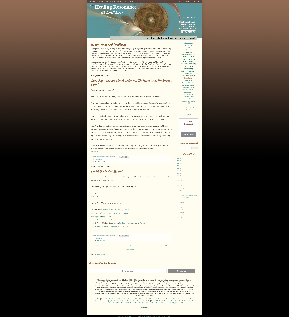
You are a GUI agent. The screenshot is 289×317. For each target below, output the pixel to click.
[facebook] (131, 310)
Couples (181, 1)
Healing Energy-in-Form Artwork (103, 219)
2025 (178, 158)
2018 (178, 175)
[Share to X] (124, 157)
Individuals (174, 1)
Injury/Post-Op (188, 69)
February (181, 212)
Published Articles (111, 303)
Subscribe (188, 134)
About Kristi (188, 49)
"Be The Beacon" (188, 94)
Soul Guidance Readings (188, 64)
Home (131, 246)
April (180, 207)
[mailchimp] (155, 310)
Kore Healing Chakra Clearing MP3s (188, 72)
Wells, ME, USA (101, 240)
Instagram (130, 223)
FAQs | (103, 299)
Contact (196, 1)
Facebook (122, 223)
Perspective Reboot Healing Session (115, 209)
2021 (178, 168)
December (181, 188)
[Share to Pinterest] (128, 157)
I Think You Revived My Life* (107, 171)
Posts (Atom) (101, 254)
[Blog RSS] (139, 310)
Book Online (188, 78)
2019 (178, 173)
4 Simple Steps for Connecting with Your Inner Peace (114, 226)
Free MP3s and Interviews (189, 108)
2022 (178, 165)
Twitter (142, 223)
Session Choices (188, 52)
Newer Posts (94, 246)
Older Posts (168, 246)
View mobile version (131, 249)
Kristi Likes (189, 112)
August (180, 202)
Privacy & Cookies (181, 303)
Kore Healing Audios (123, 301)
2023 (178, 163)
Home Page (188, 45)
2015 (178, 183)
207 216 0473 (188, 17)
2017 (178, 178)
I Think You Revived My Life (187, 200)
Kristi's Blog (188, 92)
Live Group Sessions (188, 76)
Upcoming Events (188, 87)
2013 (178, 217)
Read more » (94, 151)
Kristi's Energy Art (188, 85)
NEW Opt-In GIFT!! (123, 303)
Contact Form (188, 99)
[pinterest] (147, 310)
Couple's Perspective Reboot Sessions (188, 60)
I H (188, 66)
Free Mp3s (95, 216)
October (181, 190)
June (180, 205)
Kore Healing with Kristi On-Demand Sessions (109, 213)
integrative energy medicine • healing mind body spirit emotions (111, 1)
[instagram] (135, 310)
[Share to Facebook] (126, 157)
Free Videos (106, 216)
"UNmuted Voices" (188, 96)
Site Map (189, 114)
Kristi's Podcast (188, 90)
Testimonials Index (188, 83)
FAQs (188, 47)
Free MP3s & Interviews (154, 303)
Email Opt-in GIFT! (188, 101)
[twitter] (143, 310)
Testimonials (99, 159)
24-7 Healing (189, 1)
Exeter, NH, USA (101, 161)
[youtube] (151, 310)
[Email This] (120, 157)
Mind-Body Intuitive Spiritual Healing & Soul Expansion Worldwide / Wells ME (188, 27)
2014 (178, 185)
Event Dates (174, 301)
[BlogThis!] (122, 157)
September (181, 193)
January (180, 215)
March (180, 210)
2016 (178, 180)
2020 (178, 170)
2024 (178, 160)
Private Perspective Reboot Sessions (188, 56)
